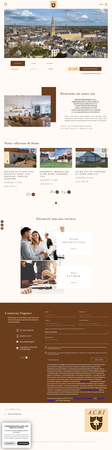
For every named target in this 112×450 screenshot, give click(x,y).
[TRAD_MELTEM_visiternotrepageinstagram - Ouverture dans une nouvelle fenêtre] (2, 228)
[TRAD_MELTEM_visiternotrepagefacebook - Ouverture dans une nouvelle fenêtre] (2, 221)
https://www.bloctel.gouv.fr (90, 390)
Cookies (93, 441)
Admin (75, 441)
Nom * (47, 312)
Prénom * (83, 312)
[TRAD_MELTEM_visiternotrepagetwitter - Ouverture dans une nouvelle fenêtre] (2, 225)
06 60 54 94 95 (16, 336)
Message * (49, 337)
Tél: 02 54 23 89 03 (18, 330)
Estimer (49, 63)
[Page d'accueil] (53, 4)
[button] (56, 203)
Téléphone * (84, 320)
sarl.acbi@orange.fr (18, 342)
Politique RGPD (87, 441)
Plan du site (61, 441)
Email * (48, 320)
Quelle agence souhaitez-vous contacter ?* (65, 329)
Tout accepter (23, 443)
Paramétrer (9, 443)
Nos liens (80, 441)
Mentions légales (69, 441)
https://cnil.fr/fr (85, 381)
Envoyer (99, 360)
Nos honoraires (53, 441)
